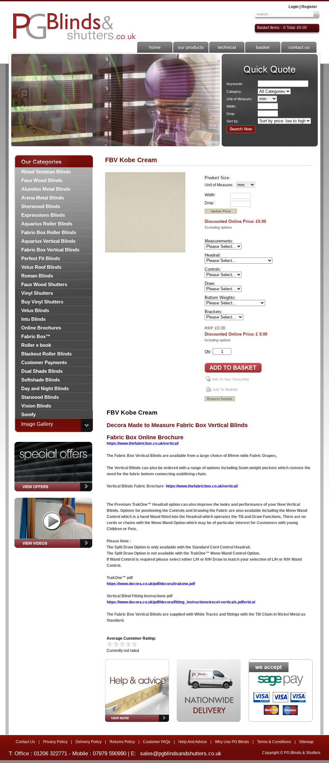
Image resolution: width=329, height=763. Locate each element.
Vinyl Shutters (37, 293)
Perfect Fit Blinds (40, 258)
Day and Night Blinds (45, 388)
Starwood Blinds (40, 397)
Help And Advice (192, 742)
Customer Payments (44, 362)
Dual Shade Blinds (42, 371)
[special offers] (53, 493)
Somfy (28, 414)
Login (293, 6)
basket (263, 47)
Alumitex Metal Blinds (45, 189)
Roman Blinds (37, 275)
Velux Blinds (35, 310)
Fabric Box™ (35, 336)
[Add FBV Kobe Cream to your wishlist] (222, 392)
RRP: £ (211, 328)
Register (309, 6)
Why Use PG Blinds (232, 742)
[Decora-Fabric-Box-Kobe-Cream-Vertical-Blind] (145, 251)
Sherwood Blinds (40, 206)
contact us (299, 47)
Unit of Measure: (239, 99)
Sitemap (306, 742)
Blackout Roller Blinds (46, 353)
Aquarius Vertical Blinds (48, 241)
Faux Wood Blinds (41, 180)
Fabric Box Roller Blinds (48, 232)
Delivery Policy (89, 742)
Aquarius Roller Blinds (46, 223)
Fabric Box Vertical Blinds (50, 249)
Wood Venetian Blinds (46, 171)
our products (191, 47)
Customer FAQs (156, 742)
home (155, 47)
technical (227, 47)
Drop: (231, 114)
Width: (231, 106)
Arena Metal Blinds (42, 197)
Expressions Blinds (43, 215)
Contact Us (25, 742)
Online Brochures (41, 327)
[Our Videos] (53, 550)
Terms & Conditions (274, 742)
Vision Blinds (36, 405)
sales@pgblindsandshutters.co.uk (180, 753)
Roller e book (36, 345)
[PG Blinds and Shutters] (74, 27)
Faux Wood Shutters (44, 284)
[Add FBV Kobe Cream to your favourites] (228, 381)
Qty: (208, 351)
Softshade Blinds (40, 379)
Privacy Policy (55, 742)
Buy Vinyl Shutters (42, 301)
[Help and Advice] (137, 690)
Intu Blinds (33, 319)
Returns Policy (122, 742)
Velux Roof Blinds (41, 267)
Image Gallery (37, 424)
